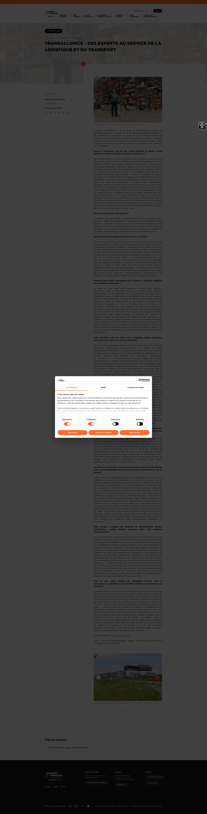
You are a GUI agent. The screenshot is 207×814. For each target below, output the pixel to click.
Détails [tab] (103, 387)
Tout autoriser (134, 432)
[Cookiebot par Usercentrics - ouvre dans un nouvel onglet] (140, 380)
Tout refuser (72, 432)
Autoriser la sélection (104, 432)
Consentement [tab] (71, 387)
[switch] (91, 424)
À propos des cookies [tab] (136, 387)
